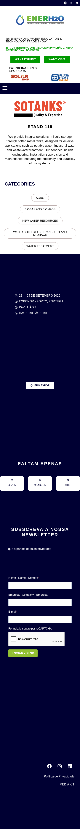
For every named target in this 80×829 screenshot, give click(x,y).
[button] (5, 88)
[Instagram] (71, 3)
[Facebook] (65, 3)
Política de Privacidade (59, 776)
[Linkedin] (77, 3)
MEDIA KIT (67, 784)
